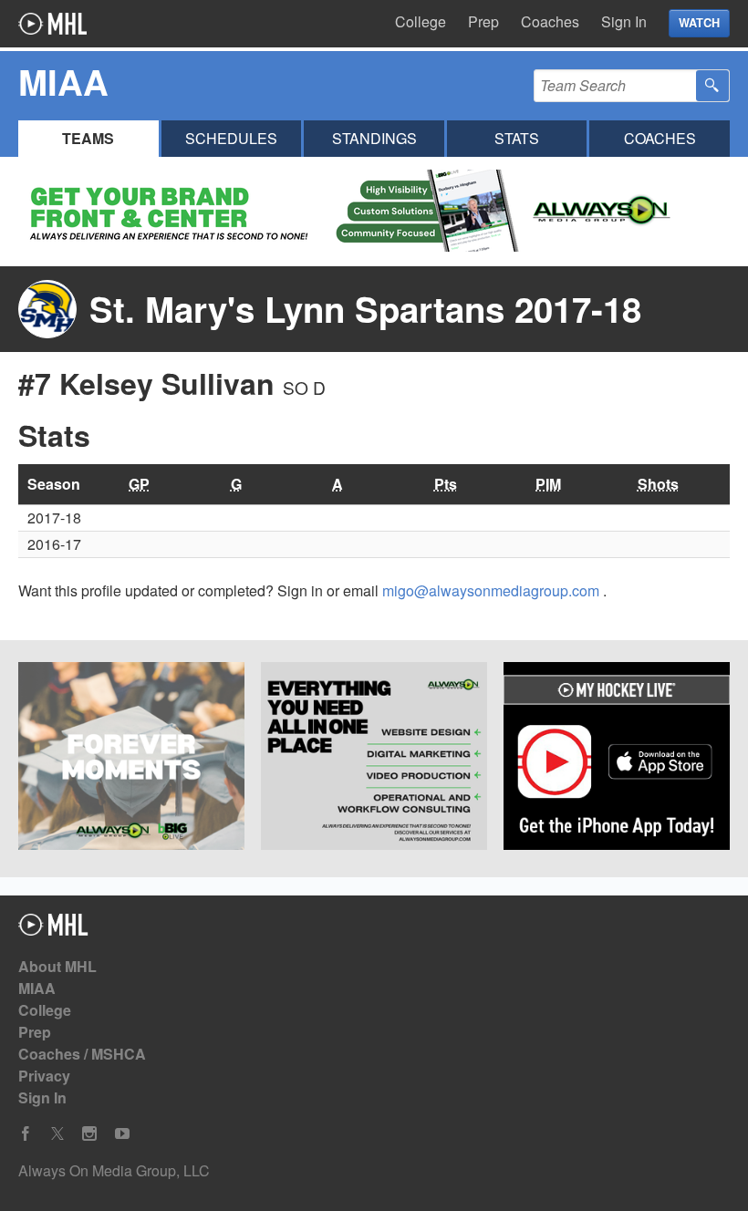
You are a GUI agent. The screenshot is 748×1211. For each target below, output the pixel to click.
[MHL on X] (57, 1133)
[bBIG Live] (131, 758)
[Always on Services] (374, 758)
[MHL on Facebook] (25, 1133)
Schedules (231, 138)
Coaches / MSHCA (82, 1053)
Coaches (550, 21)
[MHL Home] (53, 929)
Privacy (44, 1075)
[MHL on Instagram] (89, 1133)
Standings (374, 138)
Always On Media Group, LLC (114, 1170)
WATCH (699, 23)
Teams (88, 138)
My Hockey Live (52, 24)
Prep (483, 21)
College (420, 21)
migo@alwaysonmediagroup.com (492, 590)
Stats (516, 138)
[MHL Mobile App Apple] (617, 758)
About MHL (57, 966)
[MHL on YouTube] (122, 1133)
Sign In (624, 21)
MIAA (37, 988)
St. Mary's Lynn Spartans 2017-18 (365, 309)
